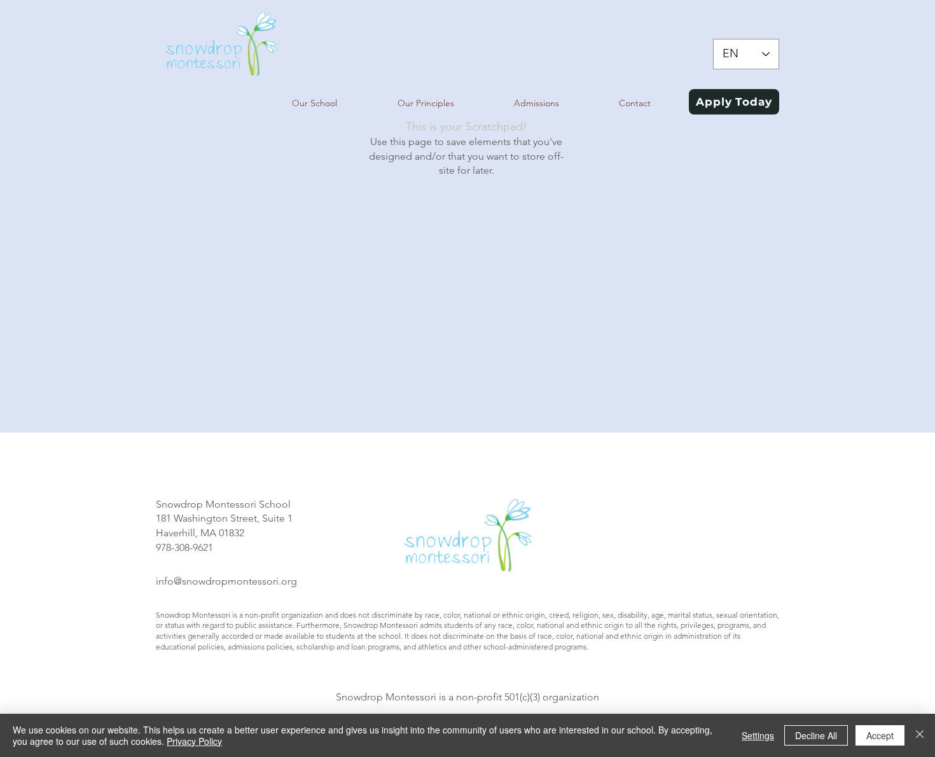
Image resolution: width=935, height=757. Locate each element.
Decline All (816, 735)
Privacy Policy (194, 741)
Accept (880, 735)
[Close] (919, 735)
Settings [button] (758, 735)
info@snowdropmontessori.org (226, 581)
